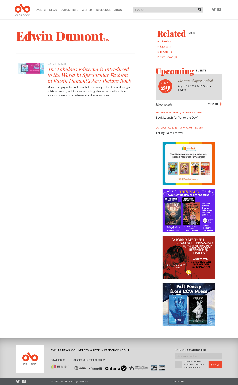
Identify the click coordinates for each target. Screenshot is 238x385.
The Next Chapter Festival (195, 81)
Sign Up (215, 364)
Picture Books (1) (167, 57)
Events (41, 10)
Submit (200, 9)
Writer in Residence (96, 10)
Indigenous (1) (165, 46)
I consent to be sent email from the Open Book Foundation (194, 364)
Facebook (24, 381)
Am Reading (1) (166, 41)
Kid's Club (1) (164, 51)
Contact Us (178, 381)
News (53, 10)
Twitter (18, 381)
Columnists (69, 10)
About (119, 10)
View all (213, 104)
